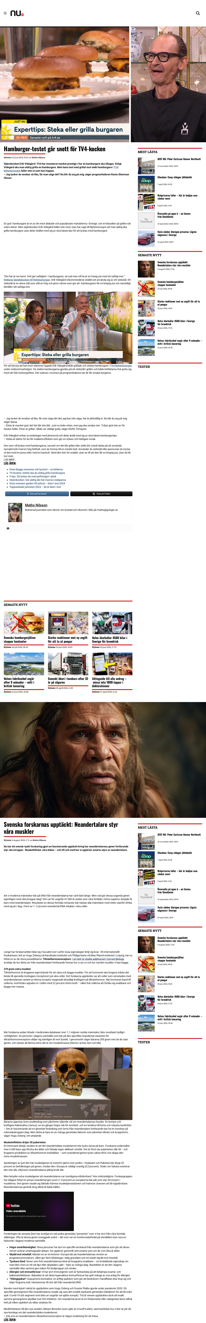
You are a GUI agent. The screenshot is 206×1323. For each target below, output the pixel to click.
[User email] (8, 528)
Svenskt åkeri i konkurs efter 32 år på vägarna (68, 680)
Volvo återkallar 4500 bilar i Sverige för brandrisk (109, 639)
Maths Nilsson (38, 157)
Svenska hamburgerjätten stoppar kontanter (19, 639)
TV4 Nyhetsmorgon (121, 365)
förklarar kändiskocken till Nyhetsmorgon (27, 279)
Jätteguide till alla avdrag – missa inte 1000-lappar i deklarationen (109, 682)
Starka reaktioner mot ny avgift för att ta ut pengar (67, 639)
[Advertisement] (68, 202)
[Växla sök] (198, 13)
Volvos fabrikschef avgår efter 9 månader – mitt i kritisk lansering (19, 682)
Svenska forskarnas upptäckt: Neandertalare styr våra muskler (174, 263)
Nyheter (7, 157)
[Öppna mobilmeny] (5, 13)
